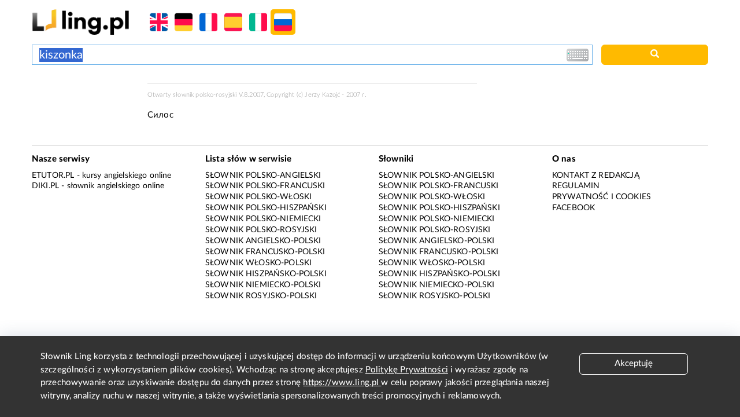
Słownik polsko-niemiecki (263, 219)
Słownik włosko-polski (258, 263)
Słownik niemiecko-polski (263, 285)
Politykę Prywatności (406, 369)
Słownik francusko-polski (265, 252)
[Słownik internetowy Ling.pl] (80, 21)
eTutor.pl (53, 175)
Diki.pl (45, 186)
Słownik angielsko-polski (263, 241)
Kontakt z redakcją (595, 175)
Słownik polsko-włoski (258, 197)
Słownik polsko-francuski (265, 186)
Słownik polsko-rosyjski (261, 230)
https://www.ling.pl (342, 382)
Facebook (573, 208)
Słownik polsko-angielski (263, 175)
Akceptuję (634, 363)
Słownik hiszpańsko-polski (266, 274)
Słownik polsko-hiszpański (266, 208)
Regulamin (576, 186)
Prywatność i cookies (601, 197)
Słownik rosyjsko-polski (261, 296)
